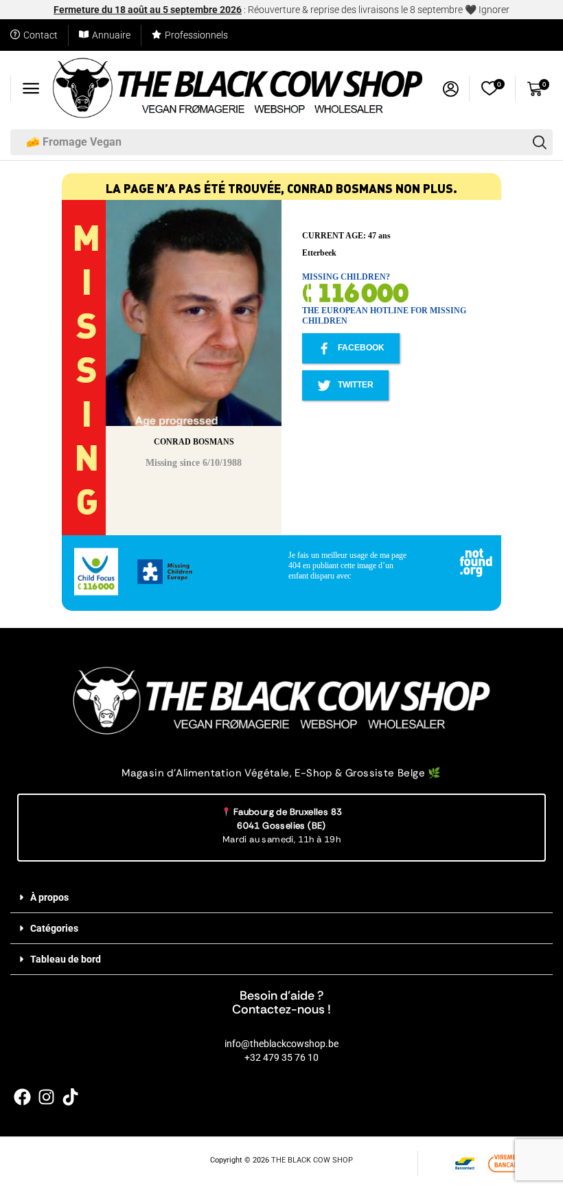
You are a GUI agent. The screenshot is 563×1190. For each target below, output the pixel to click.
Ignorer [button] (494, 9)
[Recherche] (539, 142)
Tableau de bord (65, 959)
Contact (40, 35)
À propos (49, 897)
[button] (31, 89)
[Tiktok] (70, 1097)
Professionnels (196, 35)
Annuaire (111, 35)
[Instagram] (46, 1097)
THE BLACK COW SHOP (312, 1160)
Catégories (54, 928)
